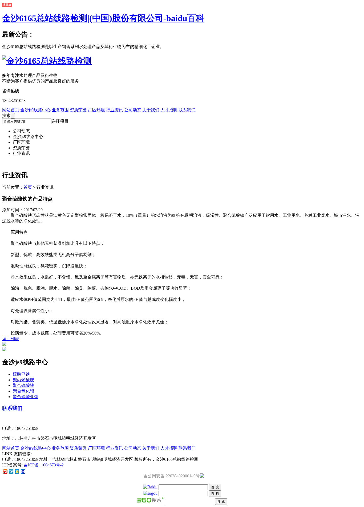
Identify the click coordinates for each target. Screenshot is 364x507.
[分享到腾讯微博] (11, 471)
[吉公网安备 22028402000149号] (202, 476)
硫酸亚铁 (21, 374)
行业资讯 (114, 110)
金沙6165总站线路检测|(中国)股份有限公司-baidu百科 (103, 18)
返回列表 (10, 338)
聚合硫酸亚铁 (25, 396)
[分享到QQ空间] (17, 471)
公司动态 (132, 110)
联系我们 (187, 110)
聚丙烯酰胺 (23, 380)
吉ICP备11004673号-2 (44, 465)
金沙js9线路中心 (35, 110)
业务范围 (60, 110)
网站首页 (10, 110)
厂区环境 (96, 110)
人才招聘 (168, 110)
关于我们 (150, 110)
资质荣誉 (78, 110)
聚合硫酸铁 (23, 385)
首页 (27, 187)
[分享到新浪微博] (5, 471)
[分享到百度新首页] (23, 471)
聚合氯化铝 (23, 391)
